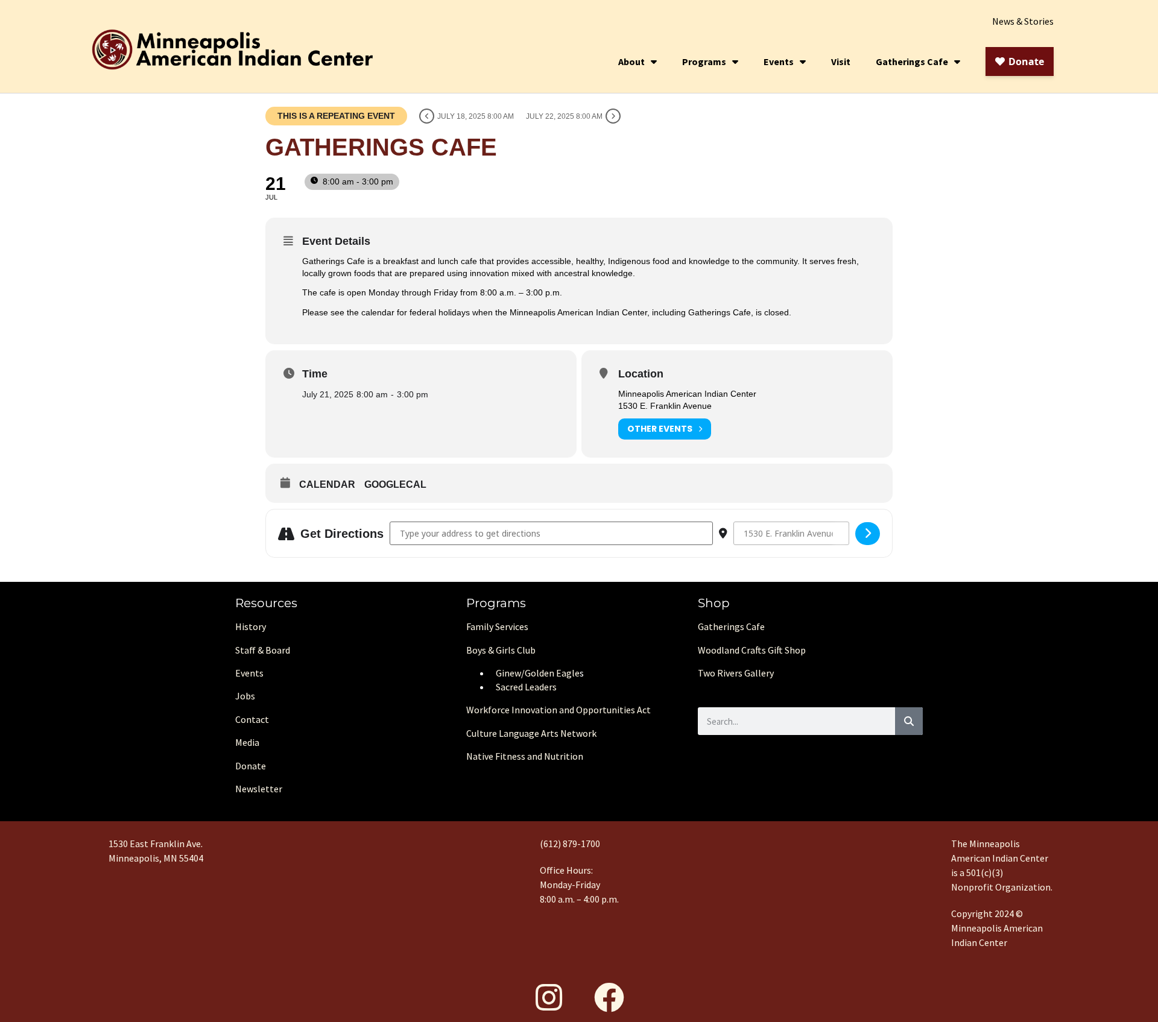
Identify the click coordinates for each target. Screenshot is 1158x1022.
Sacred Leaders (526, 687)
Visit (840, 61)
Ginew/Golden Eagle (538, 673)
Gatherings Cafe (912, 61)
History (250, 626)
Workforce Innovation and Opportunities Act (558, 710)
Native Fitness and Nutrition (524, 756)
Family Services (497, 626)
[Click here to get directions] (867, 533)
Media (247, 742)
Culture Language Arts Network (531, 733)
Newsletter (258, 789)
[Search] (909, 721)
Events (779, 61)
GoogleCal (395, 484)
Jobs (245, 696)
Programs (704, 61)
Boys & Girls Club (501, 650)
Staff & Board (262, 650)
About (631, 61)
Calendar (327, 484)
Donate (250, 766)
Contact (252, 719)
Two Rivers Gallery (736, 673)
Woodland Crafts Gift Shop (752, 650)
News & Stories (1023, 21)
